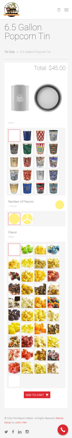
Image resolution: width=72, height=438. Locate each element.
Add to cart (35, 394)
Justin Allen (21, 422)
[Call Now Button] (63, 429)
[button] (66, 10)
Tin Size (9, 52)
